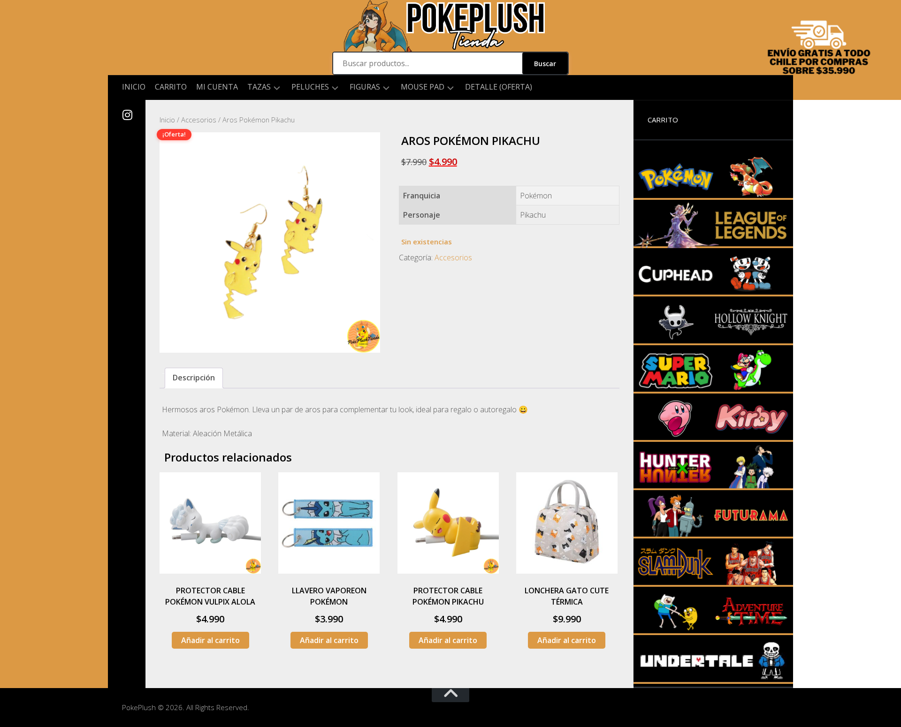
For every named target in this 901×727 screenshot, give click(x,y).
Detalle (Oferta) (498, 86)
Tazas (259, 87)
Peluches (310, 87)
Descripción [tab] (194, 377)
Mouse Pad (422, 87)
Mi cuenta (217, 86)
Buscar (545, 63)
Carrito (171, 86)
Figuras (365, 87)
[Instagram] (126, 115)
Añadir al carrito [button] (210, 640)
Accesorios (198, 119)
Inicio (133, 86)
